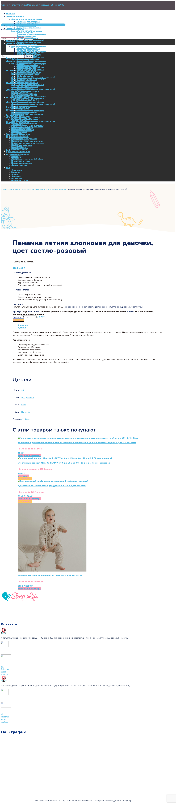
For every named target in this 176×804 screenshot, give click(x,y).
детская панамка (144, 311)
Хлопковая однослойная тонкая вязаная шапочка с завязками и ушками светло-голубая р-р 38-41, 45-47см (77, 442)
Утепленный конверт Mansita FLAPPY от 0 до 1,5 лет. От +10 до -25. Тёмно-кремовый (64, 462)
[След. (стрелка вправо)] (171, 402)
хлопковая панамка (33, 314)
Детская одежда (29, 189)
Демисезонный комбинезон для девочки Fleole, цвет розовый (52, 485)
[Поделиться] (167, 3)
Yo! (22, 390)
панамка (17, 314)
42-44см (25, 419)
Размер (17, 317)
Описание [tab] (23, 325)
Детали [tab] (22, 327)
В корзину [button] (23, 476)
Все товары (14, 189)
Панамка (25, 412)
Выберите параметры (29, 455)
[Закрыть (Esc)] (173, 3)
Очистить (41, 316)
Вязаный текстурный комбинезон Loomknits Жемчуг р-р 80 (50, 575)
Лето (23, 404)
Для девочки (27, 397)
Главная (5, 189)
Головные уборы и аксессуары (56, 311)
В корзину (18, 320)
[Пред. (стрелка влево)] (4, 402)
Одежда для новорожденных (51, 189)
